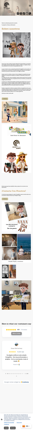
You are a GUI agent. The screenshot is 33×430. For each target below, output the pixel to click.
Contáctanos (4, 98)
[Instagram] (21, 13)
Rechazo (13, 428)
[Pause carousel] (16, 376)
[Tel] (30, 13)
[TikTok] (24, 13)
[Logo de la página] (7, 6)
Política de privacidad (9, 422)
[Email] (27, 13)
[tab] (6, 374)
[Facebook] (18, 13)
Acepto (6, 428)
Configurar (6, 424)
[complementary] (26, 426)
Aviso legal (19, 422)
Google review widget (11, 382)
